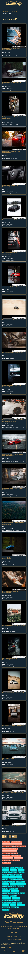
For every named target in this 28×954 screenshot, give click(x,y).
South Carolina (6, 900)
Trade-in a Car (6, 862)
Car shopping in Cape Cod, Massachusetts (9, 659)
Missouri (5, 886)
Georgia (5, 874)
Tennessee (6, 902)
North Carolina (14, 893)
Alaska (13, 867)
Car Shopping (15, 860)
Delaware (14, 872)
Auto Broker (6, 841)
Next (13, 836)
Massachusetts (20, 881)
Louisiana (20, 879)
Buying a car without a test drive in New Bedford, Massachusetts (13, 420)
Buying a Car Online (20, 846)
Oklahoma (6, 895)
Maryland (11, 881)
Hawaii (13, 874)
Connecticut (6, 872)
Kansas (5, 879)
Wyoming (6, 909)
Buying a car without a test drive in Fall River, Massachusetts (12, 454)
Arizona (20, 867)
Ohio (23, 893)
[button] (4, 951)
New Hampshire (13, 888)
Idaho (19, 874)
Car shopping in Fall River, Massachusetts (13, 625)
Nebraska (20, 886)
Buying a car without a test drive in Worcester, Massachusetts (11, 386)
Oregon (13, 895)
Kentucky (12, 879)
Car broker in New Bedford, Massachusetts (9, 759)
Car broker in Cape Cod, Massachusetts (13, 825)
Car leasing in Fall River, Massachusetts (13, 287)
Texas (13, 902)
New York (6, 893)
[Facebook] (12, 932)
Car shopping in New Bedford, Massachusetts (10, 592)
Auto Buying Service (17, 841)
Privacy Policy (8, 944)
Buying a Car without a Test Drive (10, 853)
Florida (21, 872)
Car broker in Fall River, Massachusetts (13, 792)
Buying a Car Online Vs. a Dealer (10, 848)
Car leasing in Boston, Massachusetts (12, 352)
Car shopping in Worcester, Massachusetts (9, 557)
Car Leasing (6, 860)
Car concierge (6, 11)
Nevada (5, 888)
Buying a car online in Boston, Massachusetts (10, 186)
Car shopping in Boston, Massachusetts (13, 692)
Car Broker (17, 855)
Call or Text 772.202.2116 (14, 936)
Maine (5, 881)
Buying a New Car (7, 855)
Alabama (6, 867)
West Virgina (6, 907)
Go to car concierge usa (14, 939)
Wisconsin (15, 907)
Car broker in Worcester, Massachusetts (13, 725)
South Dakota (16, 900)
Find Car (14, 11)
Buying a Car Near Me (8, 846)
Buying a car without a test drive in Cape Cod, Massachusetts (13, 489)
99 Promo (9, 947)
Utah (20, 902)
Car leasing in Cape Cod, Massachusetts (13, 320)
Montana (13, 886)
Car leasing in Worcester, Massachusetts (13, 220)
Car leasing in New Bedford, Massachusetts (10, 253)
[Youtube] (16, 932)
